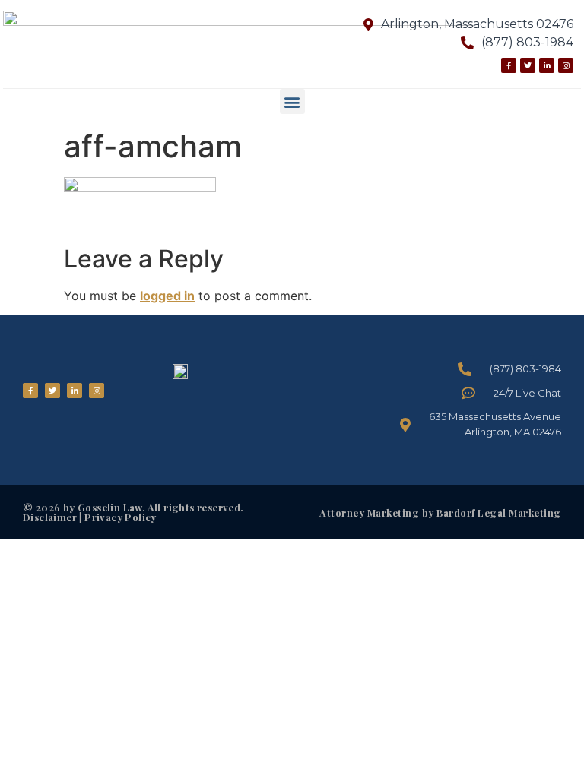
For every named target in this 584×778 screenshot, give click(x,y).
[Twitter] (527, 65)
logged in (167, 295)
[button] (292, 101)
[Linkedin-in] (546, 65)
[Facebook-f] (508, 65)
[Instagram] (565, 65)
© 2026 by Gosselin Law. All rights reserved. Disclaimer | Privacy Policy (133, 512)
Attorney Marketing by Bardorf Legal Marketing (440, 512)
